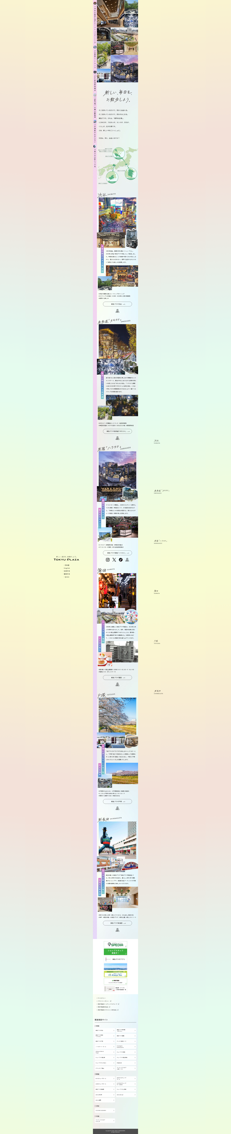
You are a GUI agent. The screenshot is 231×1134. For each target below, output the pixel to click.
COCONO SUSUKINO (101, 1110)
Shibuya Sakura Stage (100, 1052)
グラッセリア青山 (100, 1068)
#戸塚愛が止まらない (95, 56)
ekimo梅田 (98, 1100)
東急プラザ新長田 (100, 1089)
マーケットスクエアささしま (100, 1120)
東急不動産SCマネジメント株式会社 (107, 1010)
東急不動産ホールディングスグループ (107, 1004)
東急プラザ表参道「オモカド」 (121, 1030)
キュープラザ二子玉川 (101, 1063)
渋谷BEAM (119, 1063)
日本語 (67, 565)
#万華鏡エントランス (95, 150)
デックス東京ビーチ (121, 1041)
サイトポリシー (102, 998)
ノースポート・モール (101, 1046)
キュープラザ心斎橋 (121, 1089)
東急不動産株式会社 (103, 1007)
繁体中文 (67, 574)
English (67, 568)
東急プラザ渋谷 (99, 1030)
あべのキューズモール (101, 1078)
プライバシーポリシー (103, 1001)
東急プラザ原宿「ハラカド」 (99, 1035)
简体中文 (67, 571)
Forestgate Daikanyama (120, 1046)
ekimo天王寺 (99, 1094)
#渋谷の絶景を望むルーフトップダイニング (95, 116)
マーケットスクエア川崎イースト (121, 1068)
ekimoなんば (120, 1094)
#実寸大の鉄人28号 (95, 81)
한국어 (67, 577)
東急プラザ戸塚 (99, 1041)
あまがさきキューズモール (121, 1078)
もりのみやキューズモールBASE (121, 1083)
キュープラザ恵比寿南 (122, 1057)
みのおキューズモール (101, 1084)
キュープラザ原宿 (121, 1052)
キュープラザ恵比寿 (100, 1057)
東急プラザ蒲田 (120, 1036)
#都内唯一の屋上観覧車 (95, 30)
